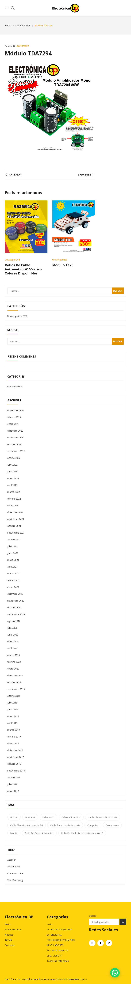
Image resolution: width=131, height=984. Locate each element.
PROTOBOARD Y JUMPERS (61, 939)
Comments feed (15, 873)
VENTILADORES (55, 945)
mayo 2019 (13, 716)
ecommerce (112, 825)
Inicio (7, 924)
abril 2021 (12, 566)
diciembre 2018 (15, 750)
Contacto (9, 945)
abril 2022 (12, 485)
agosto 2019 (13, 695)
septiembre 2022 (16, 451)
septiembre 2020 (16, 614)
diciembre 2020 (15, 593)
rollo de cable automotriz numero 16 (82, 833)
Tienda (8, 939)
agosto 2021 (13, 539)
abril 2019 (12, 723)
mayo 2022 (13, 478)
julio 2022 (12, 464)
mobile (14, 833)
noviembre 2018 (15, 757)
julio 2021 (12, 546)
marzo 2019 (13, 729)
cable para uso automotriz (65, 825)
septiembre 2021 (16, 532)
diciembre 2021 (15, 512)
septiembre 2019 (16, 689)
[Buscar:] (65, 290)
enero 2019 (13, 743)
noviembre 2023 (15, 410)
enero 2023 (13, 423)
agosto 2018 (13, 777)
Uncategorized (12, 259)
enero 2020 (13, 668)
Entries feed (13, 866)
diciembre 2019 (15, 675)
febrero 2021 (14, 580)
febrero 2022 (14, 498)
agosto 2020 (13, 621)
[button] (115, 972)
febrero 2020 (14, 661)
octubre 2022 (14, 444)
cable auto (48, 817)
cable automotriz (71, 817)
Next (91, 238)
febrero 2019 (14, 736)
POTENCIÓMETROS (57, 950)
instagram (92, 943)
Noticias (9, 934)
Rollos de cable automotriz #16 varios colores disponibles (23, 269)
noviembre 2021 (15, 519)
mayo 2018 (13, 791)
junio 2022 (12, 471)
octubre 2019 (14, 682)
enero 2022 (13, 505)
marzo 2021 (13, 573)
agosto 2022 (13, 457)
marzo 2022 (13, 491)
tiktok (109, 943)
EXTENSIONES (54, 934)
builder (14, 817)
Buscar (92, 915)
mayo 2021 (13, 559)
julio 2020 (12, 627)
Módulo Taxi (62, 265)
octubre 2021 (14, 525)
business (30, 817)
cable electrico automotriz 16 (26, 825)
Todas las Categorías (58, 960)
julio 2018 (12, 784)
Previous (9, 238)
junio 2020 (12, 634)
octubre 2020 (14, 607)
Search (122, 922)
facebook (100, 943)
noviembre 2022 (15, 437)
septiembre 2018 (16, 770)
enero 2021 (13, 587)
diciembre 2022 (15, 430)
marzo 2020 (13, 655)
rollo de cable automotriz (39, 833)
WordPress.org (15, 880)
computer (92, 825)
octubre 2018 (14, 763)
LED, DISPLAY (54, 955)
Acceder (11, 859)
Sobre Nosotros (13, 929)
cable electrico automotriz (102, 817)
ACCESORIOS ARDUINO (59, 929)
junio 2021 (12, 553)
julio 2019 (12, 702)
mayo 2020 (13, 641)
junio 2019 (12, 709)
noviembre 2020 (15, 600)
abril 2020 (12, 648)
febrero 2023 (14, 417)
